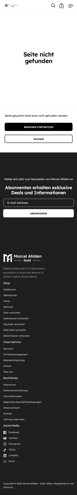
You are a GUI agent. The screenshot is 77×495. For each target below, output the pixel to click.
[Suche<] (53, 5)
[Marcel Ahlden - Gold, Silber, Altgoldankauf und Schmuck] (22, 258)
